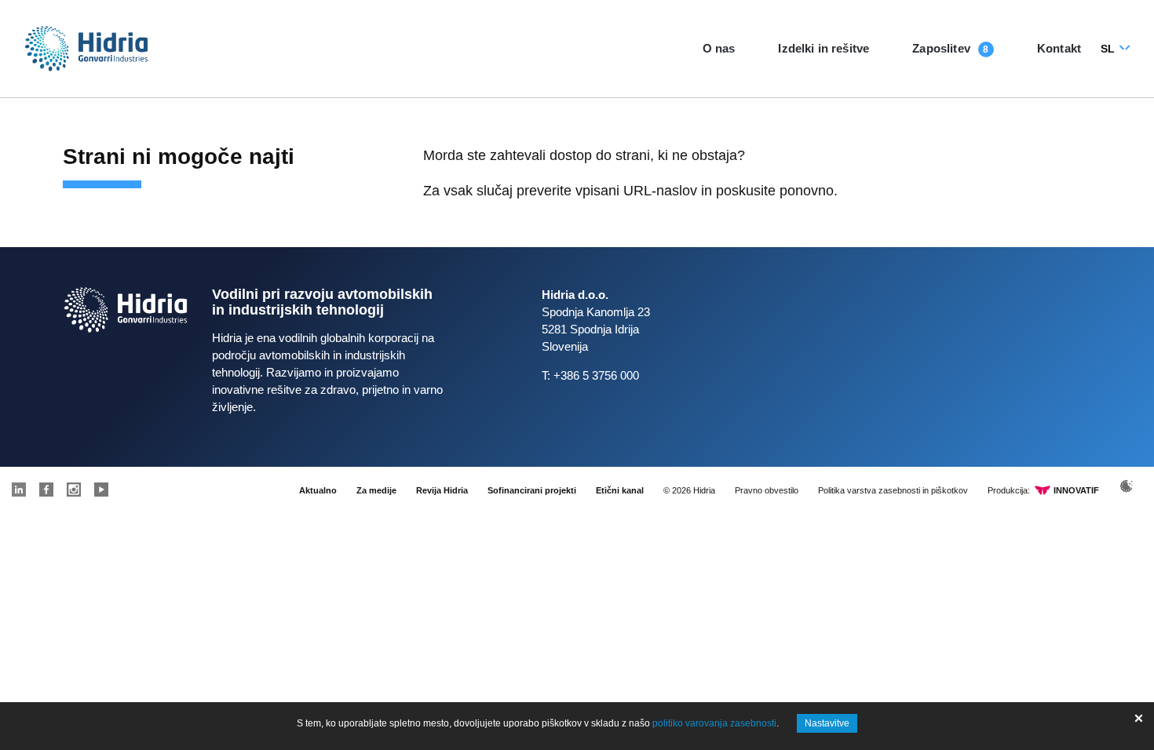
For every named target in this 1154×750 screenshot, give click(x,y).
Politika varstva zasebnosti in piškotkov (893, 490)
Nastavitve (827, 723)
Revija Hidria (442, 490)
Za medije (376, 490)
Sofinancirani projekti (532, 490)
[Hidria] (86, 48)
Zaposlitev (941, 48)
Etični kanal (620, 490)
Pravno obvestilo (766, 490)
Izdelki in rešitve (823, 48)
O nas (719, 48)
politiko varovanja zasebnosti (714, 723)
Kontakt (1059, 48)
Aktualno (318, 490)
